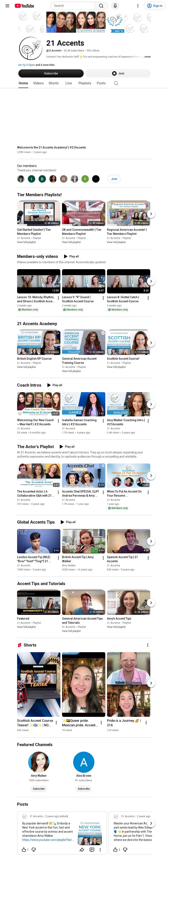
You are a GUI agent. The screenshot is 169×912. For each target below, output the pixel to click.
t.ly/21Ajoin (28, 65)
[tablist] (84, 83)
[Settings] (137, 5)
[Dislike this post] (33, 849)
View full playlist (26, 242)
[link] (62, 834)
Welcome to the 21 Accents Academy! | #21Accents (51, 147)
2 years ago (143, 816)
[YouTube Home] (24, 6)
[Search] (101, 6)
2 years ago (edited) (56, 816)
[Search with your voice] (115, 6)
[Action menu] (100, 850)
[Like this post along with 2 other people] (115, 849)
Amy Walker (69, 565)
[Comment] (92, 850)
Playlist (37, 238)
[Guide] (7, 5)
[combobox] (74, 5)
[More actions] (58, 298)
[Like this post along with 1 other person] (24, 849)
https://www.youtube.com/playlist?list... (47, 839)
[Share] (82, 850)
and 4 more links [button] (45, 65)
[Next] (151, 214)
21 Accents (23, 238)
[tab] (23, 83)
